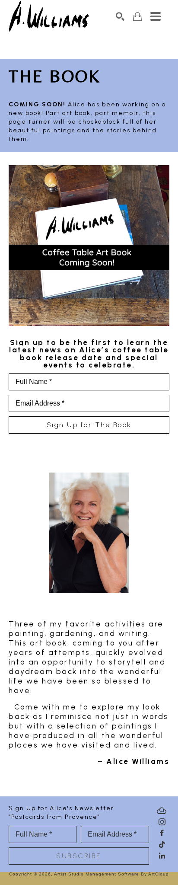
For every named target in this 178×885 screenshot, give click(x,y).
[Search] (120, 16)
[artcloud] (162, 810)
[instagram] (162, 821)
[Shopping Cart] (137, 17)
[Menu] (155, 16)
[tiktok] (162, 844)
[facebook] (162, 833)
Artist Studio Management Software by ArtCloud (111, 874)
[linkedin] (162, 855)
